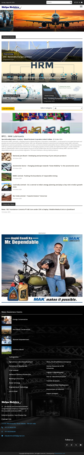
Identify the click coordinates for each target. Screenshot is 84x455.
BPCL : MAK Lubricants (13, 136)
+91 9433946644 (10, 431)
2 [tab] (43, 27)
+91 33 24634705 (10, 427)
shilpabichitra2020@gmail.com (15, 436)
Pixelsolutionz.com (60, 453)
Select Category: (46, 108)
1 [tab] (40, 27)
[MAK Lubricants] (42, 123)
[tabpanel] (42, 156)
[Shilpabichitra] (12, 7)
